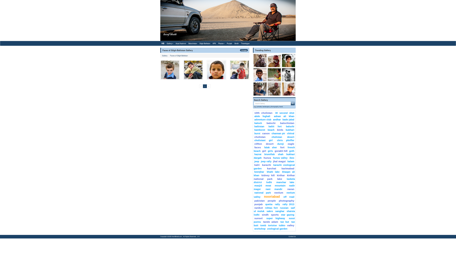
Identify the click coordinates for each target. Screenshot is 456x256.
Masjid (258, 185)
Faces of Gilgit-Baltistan (179, 55)
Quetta (268, 204)
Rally (277, 204)
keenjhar (259, 172)
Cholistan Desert (283, 137)
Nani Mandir (274, 189)
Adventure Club (262, 119)
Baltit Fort (275, 126)
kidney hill (268, 175)
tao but (284, 222)
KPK (214, 43)
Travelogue (245, 43)
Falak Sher (270, 147)
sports (275, 214)
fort (282, 147)
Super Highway (275, 218)
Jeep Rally (266, 161)
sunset (258, 218)
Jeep (256, 161)
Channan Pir (278, 133)
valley (290, 225)
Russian (284, 208)
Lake (279, 179)
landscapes (266, 106)
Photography (286, 200)
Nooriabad (272, 196)
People (272, 200)
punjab (258, 204)
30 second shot (284, 113)
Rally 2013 (288, 204)
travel (281, 106)
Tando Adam (270, 221)
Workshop (260, 228)
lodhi (269, 182)
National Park (262, 192)
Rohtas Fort (271, 208)
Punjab (229, 43)
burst (257, 133)
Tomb (263, 225)
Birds (280, 129)
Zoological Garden (277, 228)
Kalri (257, 165)
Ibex (292, 158)
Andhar (277, 119)
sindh (265, 214)
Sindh (236, 43)
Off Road (288, 197)
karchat (271, 168)
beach (271, 130)
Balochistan (192, 43)
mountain (280, 185)
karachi (266, 165)
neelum (278, 192)
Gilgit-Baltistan (205, 43)
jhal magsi (279, 161)
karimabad (288, 168)
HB (163, 43)
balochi (271, 123)
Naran (290, 189)
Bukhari (290, 130)
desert (269, 143)
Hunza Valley (280, 158)
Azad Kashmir (181, 43)
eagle (291, 143)
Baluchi (290, 126)
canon (266, 133)
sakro (270, 211)
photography (274, 106)
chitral (290, 133)
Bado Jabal (288, 119)
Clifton (258, 143)
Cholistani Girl (263, 140)
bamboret (259, 130)
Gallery (164, 55)
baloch (258, 123)
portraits (259, 106)
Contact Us (292, 236)
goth (291, 151)
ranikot (258, 207)
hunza (267, 157)
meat (268, 185)
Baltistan (259, 126)
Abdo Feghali (262, 116)
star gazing (287, 214)
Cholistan (260, 137)
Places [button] (220, 43)
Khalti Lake (273, 172)
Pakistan (259, 200)
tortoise (272, 225)
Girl (264, 151)
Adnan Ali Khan (284, 116)
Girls (270, 151)
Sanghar (279, 211)
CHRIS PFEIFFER (285, 140)
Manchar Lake (285, 182)
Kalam (290, 161)
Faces (257, 147)
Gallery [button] (169, 43)
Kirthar (281, 175)
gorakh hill (281, 151)
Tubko (282, 225)
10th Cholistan (263, 113)
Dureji (280, 144)
